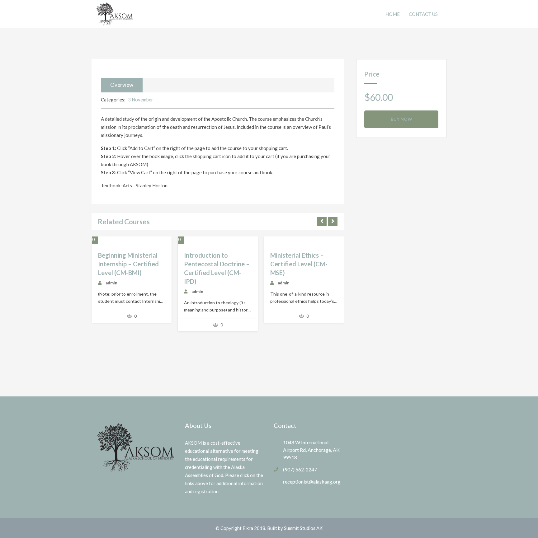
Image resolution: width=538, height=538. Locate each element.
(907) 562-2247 (300, 469)
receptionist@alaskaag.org (312, 481)
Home (392, 14)
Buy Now (401, 119)
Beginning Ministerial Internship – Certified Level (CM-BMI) (128, 263)
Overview (121, 85)
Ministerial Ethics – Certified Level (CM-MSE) (299, 263)
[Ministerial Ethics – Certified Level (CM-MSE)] (270, 241)
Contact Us (423, 14)
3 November (140, 99)
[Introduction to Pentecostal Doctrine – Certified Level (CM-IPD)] (184, 241)
